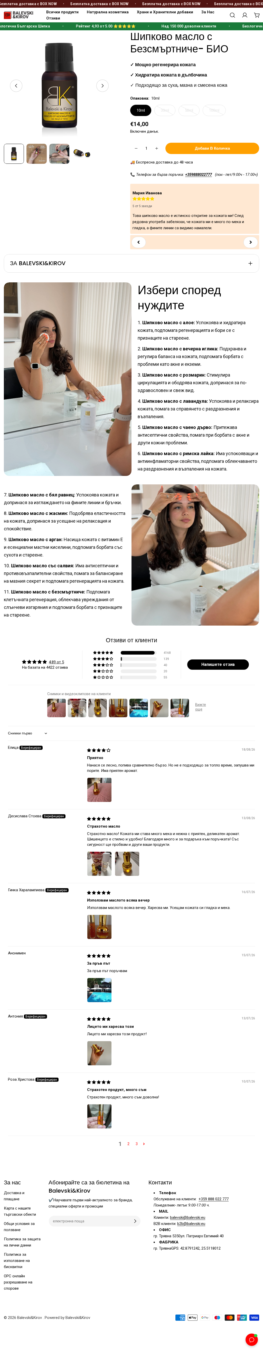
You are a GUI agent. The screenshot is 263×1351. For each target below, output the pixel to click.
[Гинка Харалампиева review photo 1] (99, 927)
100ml (217, 112)
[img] (98, 750)
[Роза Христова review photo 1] (99, 1116)
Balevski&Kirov (30, 1317)
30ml (168, 112)
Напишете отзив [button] (218, 664)
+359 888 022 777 (214, 1199)
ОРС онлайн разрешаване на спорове (18, 1282)
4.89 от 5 (56, 662)
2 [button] (128, 1144)
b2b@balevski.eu (191, 1223)
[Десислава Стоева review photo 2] (127, 863)
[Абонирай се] (135, 1221)
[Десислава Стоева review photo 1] (99, 863)
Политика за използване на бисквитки (17, 1260)
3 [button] (137, 1144)
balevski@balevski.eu (187, 1217)
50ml (192, 112)
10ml (141, 110)
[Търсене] (232, 15)
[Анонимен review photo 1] (99, 990)
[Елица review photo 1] (99, 790)
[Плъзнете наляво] (16, 86)
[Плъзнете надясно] (102, 86)
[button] (103, 653)
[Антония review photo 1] (99, 1053)
